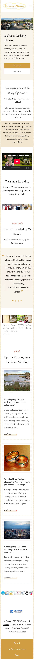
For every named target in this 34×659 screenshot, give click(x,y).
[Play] (5, 169)
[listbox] (17, 278)
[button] (13, 300)
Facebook (17, 643)
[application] (17, 161)
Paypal (17, 655)
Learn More (17, 71)
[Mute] (26, 169)
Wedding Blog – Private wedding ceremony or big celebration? (15, 402)
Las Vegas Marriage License (17, 649)
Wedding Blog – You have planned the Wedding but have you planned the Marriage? (17, 482)
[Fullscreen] (29, 169)
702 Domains (21, 631)
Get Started (17, 66)
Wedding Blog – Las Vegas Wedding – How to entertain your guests (15, 549)
